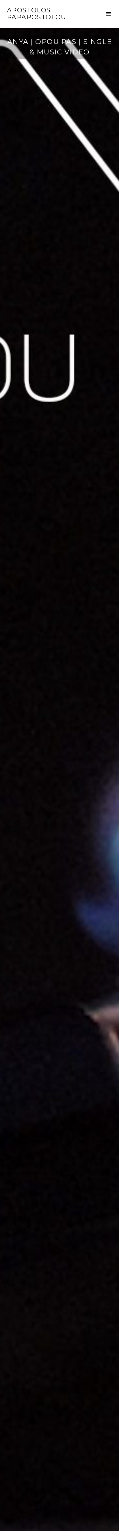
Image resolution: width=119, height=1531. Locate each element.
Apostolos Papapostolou (36, 13)
